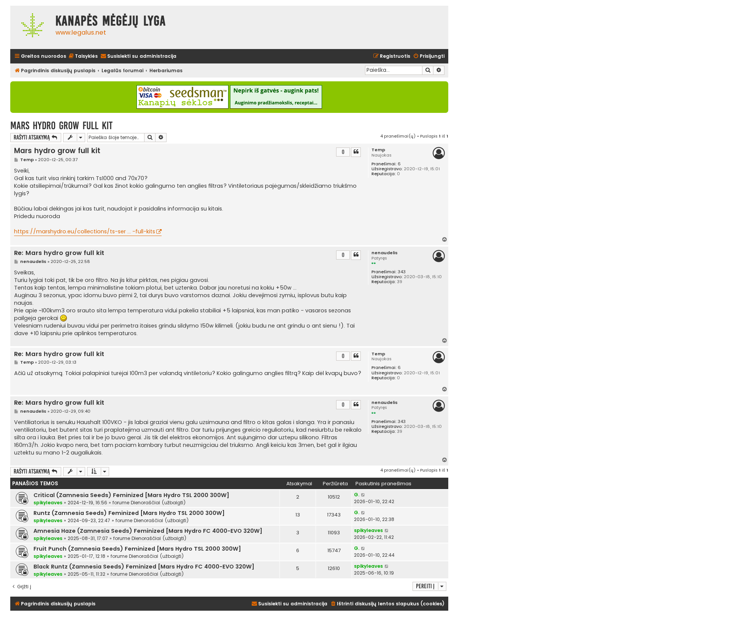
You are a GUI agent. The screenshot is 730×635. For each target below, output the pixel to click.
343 (402, 271)
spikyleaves (47, 502)
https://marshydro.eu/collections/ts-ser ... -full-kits (84, 231)
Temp (378, 149)
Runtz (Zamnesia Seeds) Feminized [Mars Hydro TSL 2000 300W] (129, 513)
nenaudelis (384, 252)
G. (356, 494)
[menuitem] (83, 56)
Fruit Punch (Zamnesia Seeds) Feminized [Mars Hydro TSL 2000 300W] (137, 549)
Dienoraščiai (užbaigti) (158, 502)
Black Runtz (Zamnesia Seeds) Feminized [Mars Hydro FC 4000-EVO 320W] (143, 566)
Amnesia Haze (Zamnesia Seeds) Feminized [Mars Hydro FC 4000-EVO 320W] (147, 531)
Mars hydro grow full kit (61, 125)
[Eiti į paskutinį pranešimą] (363, 494)
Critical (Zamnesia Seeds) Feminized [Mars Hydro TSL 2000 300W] (131, 495)
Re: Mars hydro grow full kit (59, 253)
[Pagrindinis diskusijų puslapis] (31, 27)
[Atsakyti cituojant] (356, 152)
